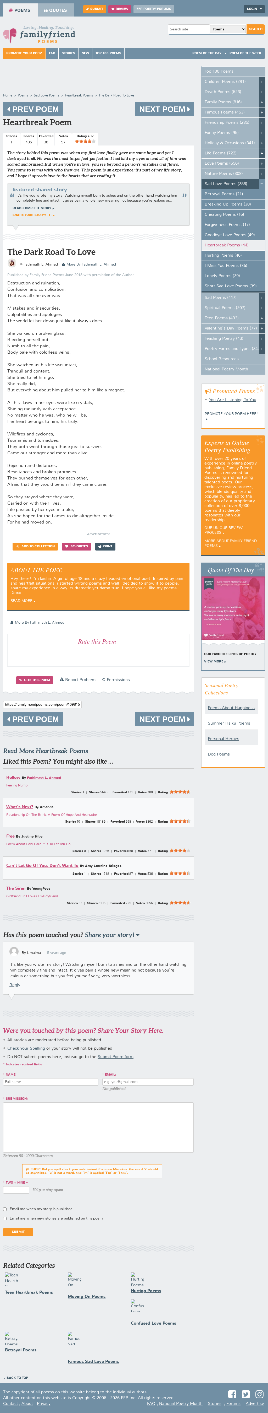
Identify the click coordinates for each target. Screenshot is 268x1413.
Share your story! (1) (32, 215)
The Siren (16, 888)
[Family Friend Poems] (39, 36)
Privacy (44, 1404)
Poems (22, 10)
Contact (10, 1404)
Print (107, 546)
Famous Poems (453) (225, 112)
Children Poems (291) (225, 82)
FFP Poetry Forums (154, 9)
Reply (14, 985)
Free (10, 836)
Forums (233, 1404)
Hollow (13, 777)
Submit (96, 9)
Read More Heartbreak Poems (45, 750)
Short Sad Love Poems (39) (231, 286)
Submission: (17, 1099)
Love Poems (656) (222, 163)
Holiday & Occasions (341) (230, 143)
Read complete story (32, 208)
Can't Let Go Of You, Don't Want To (42, 866)
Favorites (79, 546)
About (27, 1404)
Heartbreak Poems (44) (227, 245)
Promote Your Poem (24, 53)
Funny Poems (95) (222, 133)
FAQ (52, 53)
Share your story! (110, 935)
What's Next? (19, 807)
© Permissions (116, 680)
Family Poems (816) (223, 102)
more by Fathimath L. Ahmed (91, 264)
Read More (21, 601)
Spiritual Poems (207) (225, 308)
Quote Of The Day (231, 569)
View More (213, 661)
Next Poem (163, 109)
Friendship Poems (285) (227, 123)
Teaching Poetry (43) (224, 339)
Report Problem (80, 680)
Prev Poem (34, 109)
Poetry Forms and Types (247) (233, 349)
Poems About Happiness (231, 708)
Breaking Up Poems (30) (228, 204)
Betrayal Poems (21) (224, 194)
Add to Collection (37, 546)
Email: (110, 1074)
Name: (11, 1074)
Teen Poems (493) (222, 318)
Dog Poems (219, 754)
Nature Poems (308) (224, 174)
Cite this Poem (36, 680)
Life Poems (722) (221, 153)
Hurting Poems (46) (223, 256)
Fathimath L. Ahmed (44, 778)
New (85, 53)
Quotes (58, 10)
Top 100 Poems (108, 53)
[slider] (85, 141)
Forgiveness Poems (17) (227, 225)
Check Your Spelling (26, 1049)
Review (122, 9)
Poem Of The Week (245, 53)
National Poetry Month (226, 369)
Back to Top (17, 1378)
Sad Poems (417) (221, 298)
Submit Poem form (115, 1057)
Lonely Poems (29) (222, 276)
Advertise (255, 1404)
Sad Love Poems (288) (226, 184)
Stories (68, 53)
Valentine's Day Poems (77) (231, 328)
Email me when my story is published (41, 1209)
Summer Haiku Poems (229, 723)
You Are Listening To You (232, 400)
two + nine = (17, 1182)
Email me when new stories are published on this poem (56, 1218)
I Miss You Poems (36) (226, 266)
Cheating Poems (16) (224, 215)
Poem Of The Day (206, 53)
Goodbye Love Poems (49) (230, 235)
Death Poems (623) (223, 92)
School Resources (222, 359)
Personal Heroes (223, 739)
